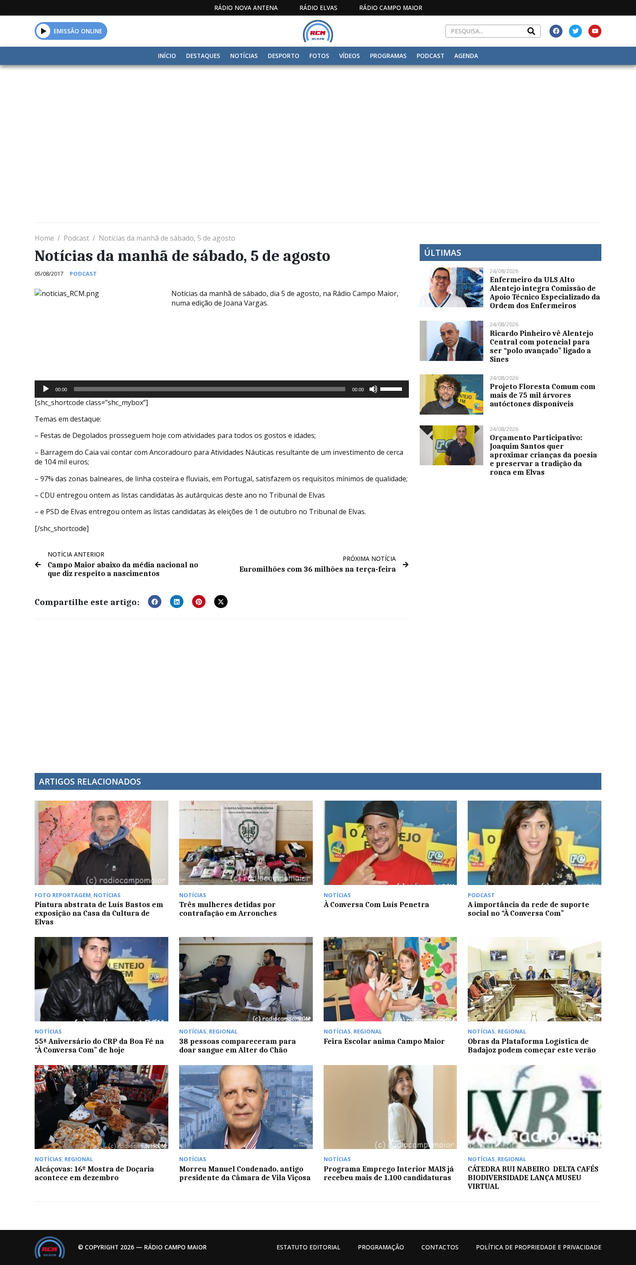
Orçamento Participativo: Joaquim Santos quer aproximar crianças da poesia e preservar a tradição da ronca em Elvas (543, 454)
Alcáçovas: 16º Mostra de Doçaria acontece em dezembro (94, 1173)
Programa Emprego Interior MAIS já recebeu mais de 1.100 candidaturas (389, 1173)
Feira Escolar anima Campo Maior (384, 1041)
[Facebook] (555, 31)
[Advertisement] (318, 129)
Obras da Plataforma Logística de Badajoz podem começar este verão (532, 1045)
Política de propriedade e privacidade (538, 1247)
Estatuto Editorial (308, 1247)
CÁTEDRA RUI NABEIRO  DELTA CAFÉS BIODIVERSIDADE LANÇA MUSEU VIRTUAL (533, 1178)
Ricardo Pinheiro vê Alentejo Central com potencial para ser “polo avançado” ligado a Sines (541, 346)
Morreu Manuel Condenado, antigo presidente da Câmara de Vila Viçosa (245, 1173)
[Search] (531, 31)
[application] (222, 389)
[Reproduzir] (46, 389)
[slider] (392, 388)
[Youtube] (594, 31)
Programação (381, 1247)
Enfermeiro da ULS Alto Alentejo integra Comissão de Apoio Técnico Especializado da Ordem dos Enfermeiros (545, 292)
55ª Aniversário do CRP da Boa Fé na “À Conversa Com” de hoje (99, 1045)
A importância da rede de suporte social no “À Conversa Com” (528, 908)
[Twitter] (575, 31)
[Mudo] (373, 389)
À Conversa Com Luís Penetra (376, 904)
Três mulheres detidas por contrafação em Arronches (228, 908)
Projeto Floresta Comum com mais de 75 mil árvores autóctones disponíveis (542, 395)
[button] (43, 30)
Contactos (440, 1247)
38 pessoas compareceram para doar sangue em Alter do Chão (237, 1045)
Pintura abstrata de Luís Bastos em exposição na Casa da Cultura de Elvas (99, 913)
